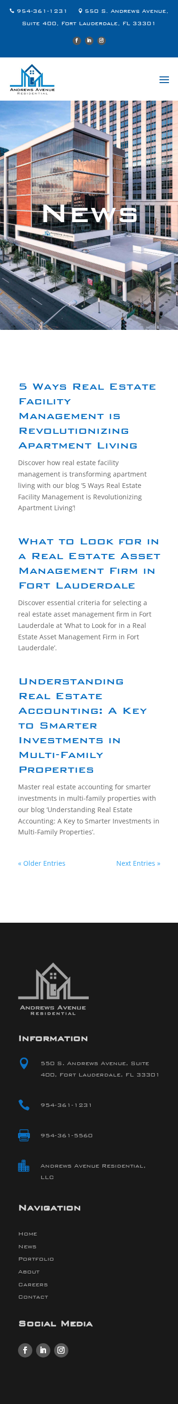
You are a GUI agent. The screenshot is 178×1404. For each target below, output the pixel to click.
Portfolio (36, 1258)
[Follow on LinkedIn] (89, 41)
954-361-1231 (39, 11)
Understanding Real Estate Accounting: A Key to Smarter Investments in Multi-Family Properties (82, 726)
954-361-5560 (66, 1135)
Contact (33, 1296)
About (28, 1271)
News (27, 1246)
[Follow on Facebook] (77, 41)
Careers (33, 1284)
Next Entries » (138, 863)
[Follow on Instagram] (101, 41)
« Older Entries (42, 863)
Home (27, 1233)
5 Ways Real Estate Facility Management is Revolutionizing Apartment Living (87, 417)
